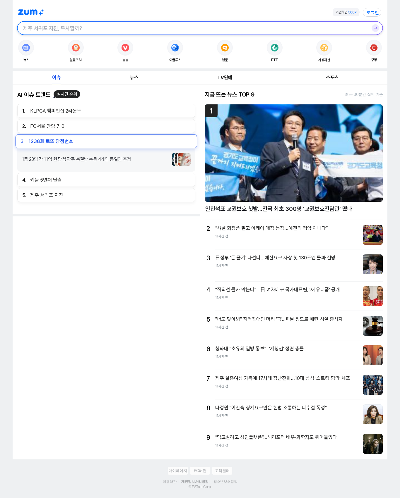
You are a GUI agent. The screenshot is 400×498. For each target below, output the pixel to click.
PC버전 (200, 470)
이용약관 (169, 482)
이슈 (56, 77)
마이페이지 (177, 470)
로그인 (373, 12)
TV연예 (224, 77)
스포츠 (332, 77)
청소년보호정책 (225, 482)
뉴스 (134, 77)
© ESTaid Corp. (200, 487)
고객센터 (222, 470)
